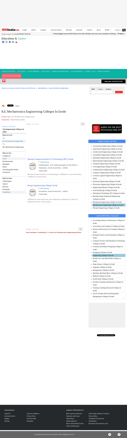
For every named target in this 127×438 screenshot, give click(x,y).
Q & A (93, 71)
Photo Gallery (93, 416)
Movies (69, 30)
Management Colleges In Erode (103, 270)
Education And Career (73, 416)
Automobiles (93, 421)
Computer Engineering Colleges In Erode (107, 173)
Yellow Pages (56, 30)
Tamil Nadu (6, 192)
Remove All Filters (9, 126)
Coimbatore (7, 156)
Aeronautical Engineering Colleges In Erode (108, 146)
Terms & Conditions (33, 413)
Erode (4, 159)
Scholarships (77, 71)
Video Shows (70, 418)
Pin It (17, 106)
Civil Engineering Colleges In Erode (105, 167)
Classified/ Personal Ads (96, 418)
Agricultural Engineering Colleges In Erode (107, 149)
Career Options (8, 71)
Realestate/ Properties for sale (98, 423)
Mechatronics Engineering (58, 88)
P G (4, 144)
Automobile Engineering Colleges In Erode (107, 155)
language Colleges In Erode (102, 267)
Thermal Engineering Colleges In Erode (106, 208)
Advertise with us (23, 34)
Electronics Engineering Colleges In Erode (107, 184)
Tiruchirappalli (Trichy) (10, 170)
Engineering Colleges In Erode (103, 255)
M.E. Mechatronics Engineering (13, 147)
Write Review (44, 162)
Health (79, 30)
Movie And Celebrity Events (75, 423)
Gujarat (5, 184)
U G (4, 138)
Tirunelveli (6, 172)
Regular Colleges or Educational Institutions (18, 88)
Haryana (5, 187)
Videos (89, 30)
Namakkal (6, 164)
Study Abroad (33, 71)
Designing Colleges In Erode (102, 252)
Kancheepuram (8, 161)
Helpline (45, 71)
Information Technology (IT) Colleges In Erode (109, 193)
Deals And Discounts (72, 426)
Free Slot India (31, 418)
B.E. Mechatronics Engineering (13, 141)
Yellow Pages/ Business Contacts (99, 413)
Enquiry (6, 418)
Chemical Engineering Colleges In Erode (106, 164)
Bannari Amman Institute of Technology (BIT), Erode (50, 159)
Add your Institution (11, 76)
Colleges (21, 71)
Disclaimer (30, 421)
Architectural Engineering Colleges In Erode (108, 152)
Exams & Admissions (60, 71)
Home (24, 30)
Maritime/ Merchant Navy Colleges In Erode (108, 273)
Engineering (42, 88)
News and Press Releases (74, 413)
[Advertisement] (63, 14)
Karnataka (6, 189)
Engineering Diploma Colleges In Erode (106, 187)
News (33, 30)
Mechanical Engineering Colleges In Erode (107, 202)
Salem (5, 167)
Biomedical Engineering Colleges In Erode (107, 158)
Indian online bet (71, 421)
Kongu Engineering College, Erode (43, 185)
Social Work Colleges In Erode (103, 279)
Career (43, 30)
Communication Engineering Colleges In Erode (109, 170)
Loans (87, 71)
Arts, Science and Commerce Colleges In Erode (108, 226)
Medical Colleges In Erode (102, 276)
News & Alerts (104, 71)
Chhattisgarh (7, 181)
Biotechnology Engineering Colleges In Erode (108, 161)
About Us (7, 413)
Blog (99, 30)
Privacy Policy (31, 416)
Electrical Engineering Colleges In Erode (106, 181)
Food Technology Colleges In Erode (105, 190)
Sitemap (7, 421)
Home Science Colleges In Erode (104, 264)
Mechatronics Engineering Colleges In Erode (108, 205)
